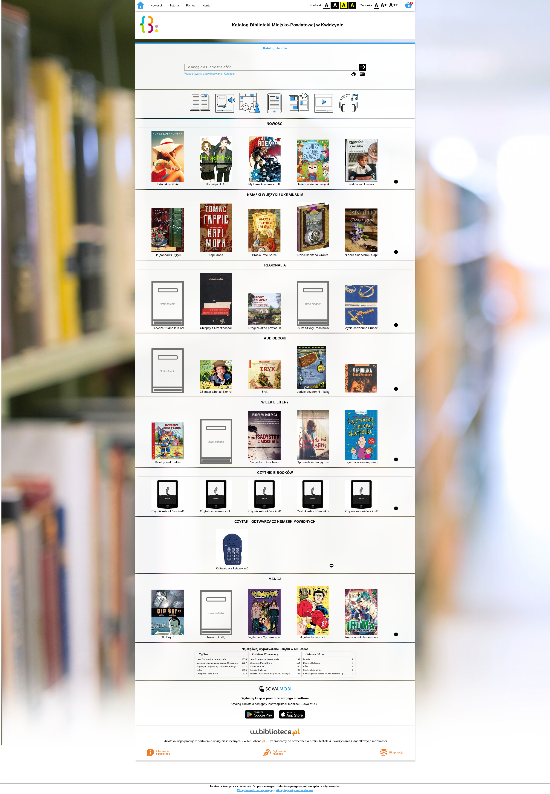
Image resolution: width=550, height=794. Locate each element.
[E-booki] (275, 113)
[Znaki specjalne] (362, 74)
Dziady (306, 659)
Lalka (199, 670)
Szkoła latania (257, 666)
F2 (394, 5)
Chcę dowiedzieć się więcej (255, 790)
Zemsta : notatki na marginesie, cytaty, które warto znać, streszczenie (284, 673)
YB (343, 5)
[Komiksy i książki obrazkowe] (299, 113)
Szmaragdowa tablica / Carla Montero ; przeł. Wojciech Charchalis (335, 673)
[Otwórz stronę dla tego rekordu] (168, 157)
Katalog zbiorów (275, 48)
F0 (376, 5)
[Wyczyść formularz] (353, 74)
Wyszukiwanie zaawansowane (203, 73)
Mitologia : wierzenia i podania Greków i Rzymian (221, 663)
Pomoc (191, 5)
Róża (305, 666)
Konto (207, 5)
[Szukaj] (362, 67)
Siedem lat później (312, 670)
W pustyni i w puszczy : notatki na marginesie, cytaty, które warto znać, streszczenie (238, 666)
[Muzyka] (349, 113)
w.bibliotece (254, 741)
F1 (384, 5)
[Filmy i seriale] (324, 113)
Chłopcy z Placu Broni (207, 673)
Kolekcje (229, 73)
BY (352, 5)
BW (335, 5)
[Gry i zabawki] (250, 113)
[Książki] (200, 113)
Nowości (156, 5)
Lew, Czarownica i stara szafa (211, 659)
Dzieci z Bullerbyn (258, 670)
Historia (174, 5)
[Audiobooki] (225, 113)
